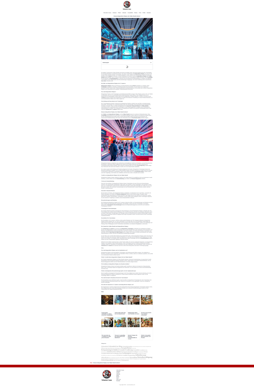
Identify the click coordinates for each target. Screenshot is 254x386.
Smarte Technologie (112, 357)
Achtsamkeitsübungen (135, 346)
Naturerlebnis (134, 353)
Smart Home (117, 357)
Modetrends (110, 353)
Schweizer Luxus (107, 12)
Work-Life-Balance (117, 360)
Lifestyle (124, 12)
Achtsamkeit (104, 346)
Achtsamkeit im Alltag (115, 346)
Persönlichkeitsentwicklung (105, 355)
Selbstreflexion (105, 357)
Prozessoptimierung (113, 355)
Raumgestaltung (131, 355)
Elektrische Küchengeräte (115, 348)
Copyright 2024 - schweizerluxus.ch (127, 384)
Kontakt (149, 12)
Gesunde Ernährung (126, 350)
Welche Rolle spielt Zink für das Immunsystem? (120, 313)
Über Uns (118, 379)
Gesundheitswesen (143, 350)
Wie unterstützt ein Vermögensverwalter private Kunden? (106, 336)
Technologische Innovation (113, 358)
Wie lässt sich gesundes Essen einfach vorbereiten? (146, 314)
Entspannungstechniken (110, 350)
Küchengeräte (124, 351)
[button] (150, 62)
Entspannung (134, 348)
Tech (140, 12)
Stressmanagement (105, 358)
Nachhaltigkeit (126, 353)
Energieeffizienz (126, 348)
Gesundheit (130, 12)
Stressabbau (133, 357)
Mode (119, 12)
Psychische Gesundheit (122, 355)
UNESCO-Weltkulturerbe (134, 358)
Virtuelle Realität (142, 358)
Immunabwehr (104, 351)
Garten (118, 372)
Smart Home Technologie (124, 357)
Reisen (135, 12)
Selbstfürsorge (141, 355)
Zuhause (115, 12)
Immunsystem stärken (114, 352)
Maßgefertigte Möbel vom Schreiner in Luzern (133, 313)
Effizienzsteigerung (105, 348)
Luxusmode (141, 351)
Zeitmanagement (125, 360)
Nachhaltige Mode (117, 353)
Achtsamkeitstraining (127, 346)
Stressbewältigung (144, 357)
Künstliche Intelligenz (133, 351)
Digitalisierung (148, 346)
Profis (144, 12)
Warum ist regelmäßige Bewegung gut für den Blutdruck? (120, 336)
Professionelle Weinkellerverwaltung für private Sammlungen (107, 314)
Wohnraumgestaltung (107, 360)
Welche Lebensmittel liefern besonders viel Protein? (145, 336)
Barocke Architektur (142, 346)
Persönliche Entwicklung (142, 353)
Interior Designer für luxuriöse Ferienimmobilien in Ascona (132, 337)
